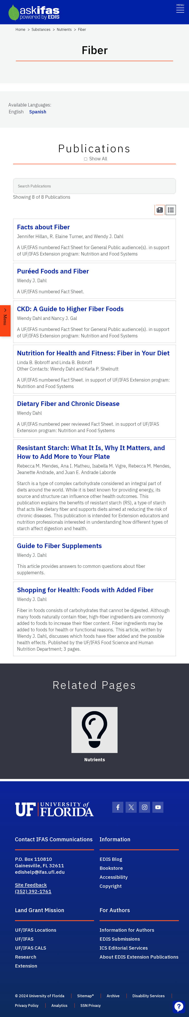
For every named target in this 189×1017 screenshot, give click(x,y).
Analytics (59, 1005)
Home (20, 29)
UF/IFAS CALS (30, 948)
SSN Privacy (90, 1005)
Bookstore (111, 868)
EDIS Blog (111, 859)
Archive (113, 996)
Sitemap (84, 996)
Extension (26, 965)
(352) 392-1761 (33, 891)
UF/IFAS (24, 939)
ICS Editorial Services (124, 948)
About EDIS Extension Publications (139, 957)
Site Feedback (31, 885)
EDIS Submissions (120, 939)
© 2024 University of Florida (39, 996)
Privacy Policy (26, 1005)
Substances (41, 29)
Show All (98, 158)
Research (25, 957)
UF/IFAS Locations (35, 930)
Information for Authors (127, 930)
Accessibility (114, 877)
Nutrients (64, 29)
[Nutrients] (94, 730)
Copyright (111, 886)
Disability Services (149, 996)
